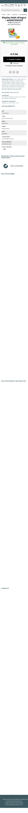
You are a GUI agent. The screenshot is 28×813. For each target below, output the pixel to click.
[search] (25, 10)
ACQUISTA (14, 206)
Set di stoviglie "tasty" (14, 329)
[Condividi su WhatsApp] (17, 72)
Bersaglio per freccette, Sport (14, 436)
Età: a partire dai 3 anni (7, 138)
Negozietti (4, 133)
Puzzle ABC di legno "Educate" (14, 537)
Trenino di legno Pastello (14, 644)
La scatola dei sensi (14, 470)
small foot (5, 123)
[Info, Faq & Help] (22, 5)
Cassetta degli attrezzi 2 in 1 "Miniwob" (14, 363)
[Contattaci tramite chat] (16, 5)
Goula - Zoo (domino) (14, 744)
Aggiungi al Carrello (14, 59)
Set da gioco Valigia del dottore (14, 229)
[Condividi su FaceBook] (10, 72)
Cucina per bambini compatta (14, 263)
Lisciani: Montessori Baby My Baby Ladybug (14, 777)
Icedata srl (13, 804)
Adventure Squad (14, 296)
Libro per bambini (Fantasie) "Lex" (14, 503)
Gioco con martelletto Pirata (14, 570)
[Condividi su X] (13, 72)
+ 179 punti (15, 63)
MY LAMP (14, 677)
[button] (25, 5)
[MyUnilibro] (19, 5)
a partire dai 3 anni (6, 144)
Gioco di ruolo (5, 128)
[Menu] (2, 5)
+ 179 (3, 149)
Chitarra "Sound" (14, 403)
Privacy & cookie (19, 804)
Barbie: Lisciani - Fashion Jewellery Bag (14, 610)
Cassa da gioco (14, 196)
